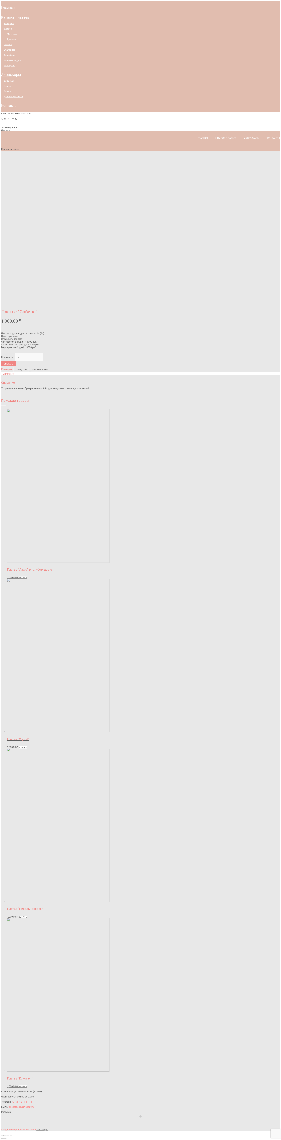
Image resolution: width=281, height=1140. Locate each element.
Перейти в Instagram (142, 1122)
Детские (8, 29)
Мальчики (12, 34)
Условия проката (9, 127)
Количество (7, 357)
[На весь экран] (8, 1135)
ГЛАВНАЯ (8, 7)
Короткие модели (12, 60)
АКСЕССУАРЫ (11, 75)
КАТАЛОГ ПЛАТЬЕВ (15, 17)
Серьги (7, 91)
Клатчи (7, 86)
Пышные (8, 44)
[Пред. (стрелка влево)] (2, 1138)
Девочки (11, 39)
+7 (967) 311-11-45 (9, 119)
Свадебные (9, 55)
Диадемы (9, 81)
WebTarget (42, 1129)
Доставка (5, 130)
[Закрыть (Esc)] (2, 1135)
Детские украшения (13, 96)
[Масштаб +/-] (11, 1135)
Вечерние (9, 23)
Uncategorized (21, 369)
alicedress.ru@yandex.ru (21, 1107)
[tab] (140, 373)
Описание (8, 373)
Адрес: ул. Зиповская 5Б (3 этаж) (16, 113)
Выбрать (8, 364)
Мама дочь (9, 65)
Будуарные (9, 50)
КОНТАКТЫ (9, 106)
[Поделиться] (5, 1135)
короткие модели (40, 369)
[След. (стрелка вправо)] (5, 1138)
